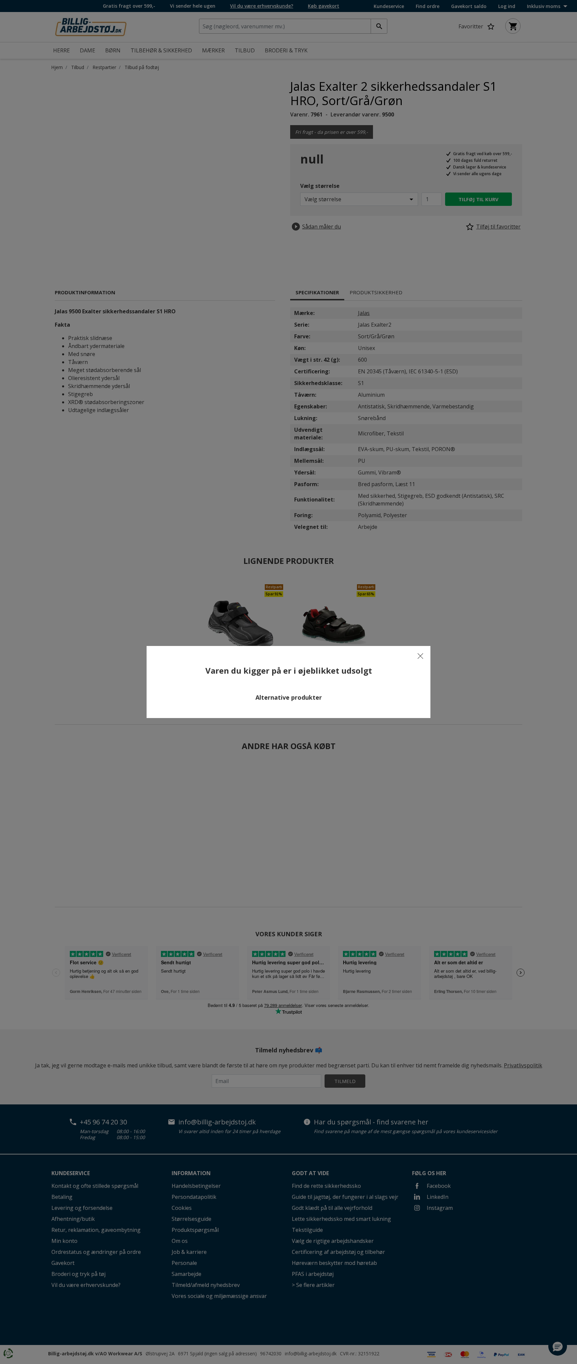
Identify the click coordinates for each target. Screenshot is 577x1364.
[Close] (420, 656)
